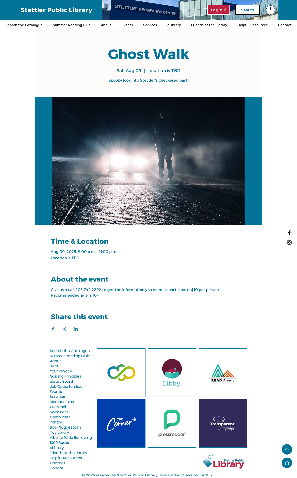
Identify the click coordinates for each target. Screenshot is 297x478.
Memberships (61, 401)
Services (57, 396)
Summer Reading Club (61, 356)
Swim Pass (59, 412)
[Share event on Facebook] (53, 329)
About (55, 361)
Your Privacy (61, 371)
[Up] (286, 449)
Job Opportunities (61, 386)
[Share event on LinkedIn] (76, 329)
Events (56, 391)
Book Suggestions (61, 427)
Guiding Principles (61, 376)
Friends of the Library (61, 453)
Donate (56, 468)
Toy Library (59, 432)
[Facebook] (289, 233)
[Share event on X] (64, 329)
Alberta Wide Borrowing (61, 437)
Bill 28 (54, 366)
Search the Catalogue (61, 350)
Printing (56, 422)
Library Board (61, 381)
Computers (60, 417)
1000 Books (59, 442)
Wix (209, 475)
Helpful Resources (61, 458)
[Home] (286, 462)
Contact (57, 463)
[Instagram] (289, 242)
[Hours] (270, 10)
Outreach (59, 407)
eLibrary (57, 447)
